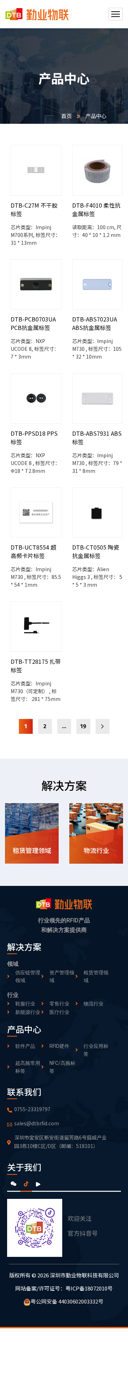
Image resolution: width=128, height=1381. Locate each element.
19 (83, 726)
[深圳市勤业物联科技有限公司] (37, 14)
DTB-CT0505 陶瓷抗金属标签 (95, 551)
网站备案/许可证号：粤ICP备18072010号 (64, 1288)
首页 (66, 116)
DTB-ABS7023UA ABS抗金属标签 (94, 323)
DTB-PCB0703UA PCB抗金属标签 (33, 323)
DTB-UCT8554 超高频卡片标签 (33, 551)
